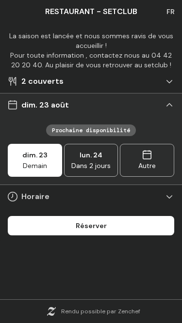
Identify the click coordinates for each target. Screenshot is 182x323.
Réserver (91, 225)
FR (170, 11)
